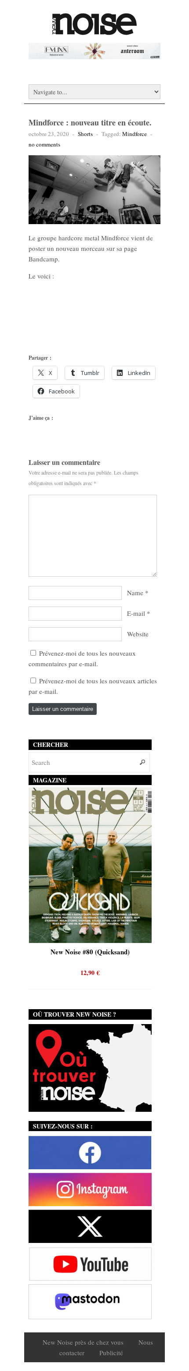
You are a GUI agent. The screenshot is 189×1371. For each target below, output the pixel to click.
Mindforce (134, 134)
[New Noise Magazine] (94, 30)
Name (135, 592)
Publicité (111, 1352)
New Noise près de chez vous (83, 1342)
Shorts (85, 134)
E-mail (136, 613)
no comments (44, 144)
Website (138, 633)
